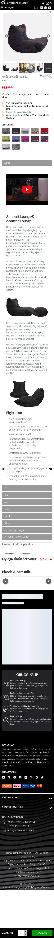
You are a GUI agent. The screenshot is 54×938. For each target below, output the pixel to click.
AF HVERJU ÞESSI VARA (16, 537)
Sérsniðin (8, 868)
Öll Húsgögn (41, 853)
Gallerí (6, 523)
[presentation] (5, 581)
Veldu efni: (7, 125)
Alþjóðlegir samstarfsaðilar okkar (21, 860)
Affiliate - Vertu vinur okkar (27, 876)
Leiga (24, 856)
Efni (5, 488)
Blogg (32, 864)
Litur (5, 495)
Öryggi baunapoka (17, 864)
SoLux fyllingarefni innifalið (18, 112)
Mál (5, 502)
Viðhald (7, 516)
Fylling (6, 509)
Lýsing (6, 163)
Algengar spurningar (13, 530)
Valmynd (9, 8)
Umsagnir (45, 860)
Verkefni (42, 864)
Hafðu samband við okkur (19, 853)
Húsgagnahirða (42, 868)
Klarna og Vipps (24, 868)
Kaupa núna (43, 933)
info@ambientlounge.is (24, 830)
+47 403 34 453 (28, 822)
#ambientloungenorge (27, 872)
